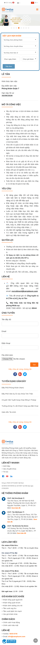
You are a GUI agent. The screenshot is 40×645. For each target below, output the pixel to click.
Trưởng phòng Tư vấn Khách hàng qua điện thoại (20, 406)
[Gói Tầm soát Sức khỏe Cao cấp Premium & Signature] (20, 20)
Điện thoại (6, 343)
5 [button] (21, 28)
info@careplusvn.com (16, 636)
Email (4, 331)
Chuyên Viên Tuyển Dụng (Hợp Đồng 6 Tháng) (19, 400)
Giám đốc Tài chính (9, 412)
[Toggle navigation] (37, 9)
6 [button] (23, 28)
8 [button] (28, 28)
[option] (20, 20)
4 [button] (18, 28)
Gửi (34, 365)
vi (36, 2)
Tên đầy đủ (6, 319)
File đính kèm (7, 355)
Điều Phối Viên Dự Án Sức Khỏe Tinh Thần (17, 394)
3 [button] (16, 28)
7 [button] (26, 28)
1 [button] (11, 28)
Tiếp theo (8, 66)
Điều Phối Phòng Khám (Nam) (13, 388)
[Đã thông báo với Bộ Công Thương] (9, 641)
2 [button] (14, 28)
